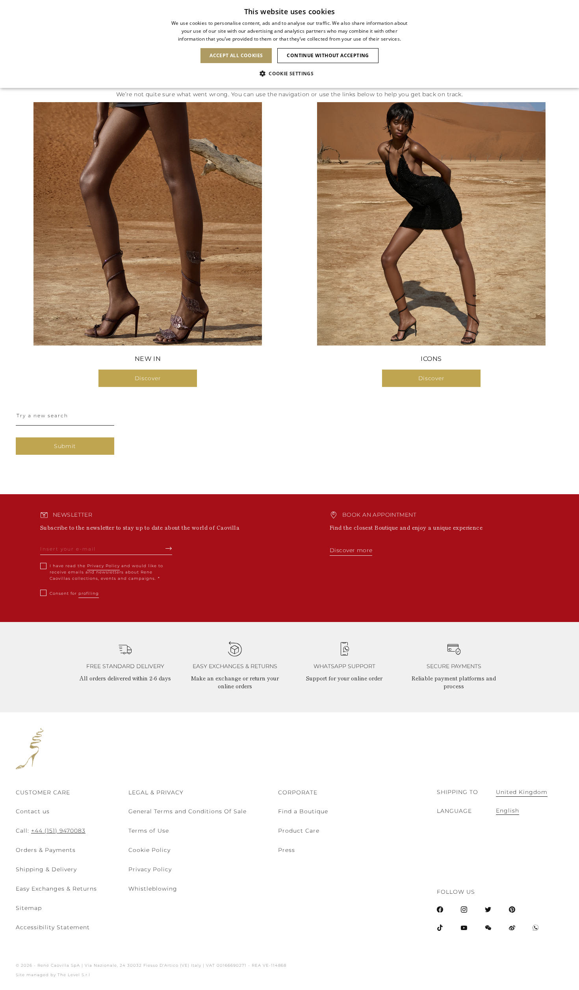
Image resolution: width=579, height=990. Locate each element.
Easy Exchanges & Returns (56, 888)
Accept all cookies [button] (236, 55)
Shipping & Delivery (46, 869)
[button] (289, 73)
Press (286, 850)
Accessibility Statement (53, 927)
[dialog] (289, 44)
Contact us (33, 811)
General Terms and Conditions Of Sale (187, 811)
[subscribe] (168, 548)
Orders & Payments (46, 850)
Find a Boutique (303, 811)
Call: (50, 830)
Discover (148, 378)
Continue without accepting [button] (328, 55)
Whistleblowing (152, 888)
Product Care (298, 830)
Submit (65, 446)
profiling (88, 593)
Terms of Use (148, 830)
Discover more (351, 550)
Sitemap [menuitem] (29, 908)
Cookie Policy (149, 850)
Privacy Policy (103, 565)
